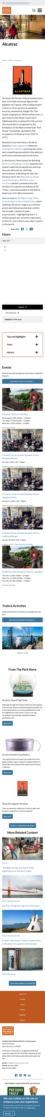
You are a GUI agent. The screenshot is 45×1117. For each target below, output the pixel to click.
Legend (21, 307)
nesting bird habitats (12, 149)
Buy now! (7, 723)
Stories (22, 1020)
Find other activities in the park (21, 620)
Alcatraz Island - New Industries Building (17, 466)
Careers (22, 999)
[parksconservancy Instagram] (20, 1075)
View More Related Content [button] (21, 983)
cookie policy (30, 1108)
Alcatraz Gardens (8, 427)
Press (22, 1004)
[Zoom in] (4, 246)
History (10, 352)
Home (4, 60)
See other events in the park (21, 381)
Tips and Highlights (16, 336)
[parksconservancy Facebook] (16, 1075)
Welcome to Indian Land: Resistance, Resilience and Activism (20, 180)
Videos (22, 1010)
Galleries (22, 1015)
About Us (22, 994)
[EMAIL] (31, 229)
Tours (9, 344)
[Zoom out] (4, 250)
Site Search (33, 10)
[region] (22, 277)
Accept (8, 1113)
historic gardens (19, 145)
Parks (11, 60)
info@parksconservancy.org (17, 1063)
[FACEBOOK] (22, 229)
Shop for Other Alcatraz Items (22, 825)
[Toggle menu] (40, 10)
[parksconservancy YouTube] (25, 1075)
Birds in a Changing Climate (15, 163)
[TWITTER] (26, 229)
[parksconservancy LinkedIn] (29, 1075)
